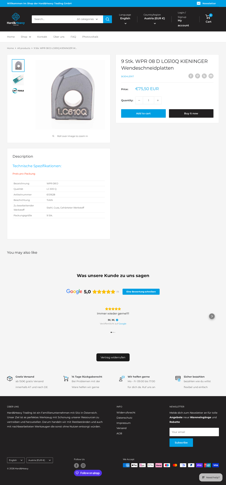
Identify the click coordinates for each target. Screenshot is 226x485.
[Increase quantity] (158, 100)
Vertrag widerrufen (113, 357)
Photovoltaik (90, 36)
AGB (119, 433)
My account (183, 23)
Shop (24, 36)
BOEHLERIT (127, 76)
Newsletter (209, 3)
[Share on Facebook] (190, 76)
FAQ (73, 36)
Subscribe (181, 442)
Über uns (58, 36)
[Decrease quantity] (139, 100)
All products (23, 48)
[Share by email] (211, 76)
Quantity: (127, 100)
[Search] (107, 19)
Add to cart (143, 113)
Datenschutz (124, 417)
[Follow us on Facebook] (76, 465)
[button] (14, 316)
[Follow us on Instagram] (83, 465)
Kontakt (42, 36)
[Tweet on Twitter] (204, 76)
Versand (121, 428)
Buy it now (191, 113)
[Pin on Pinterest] (197, 76)
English (13, 460)
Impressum (124, 423)
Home (11, 36)
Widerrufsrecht (126, 412)
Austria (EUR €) (36, 460)
